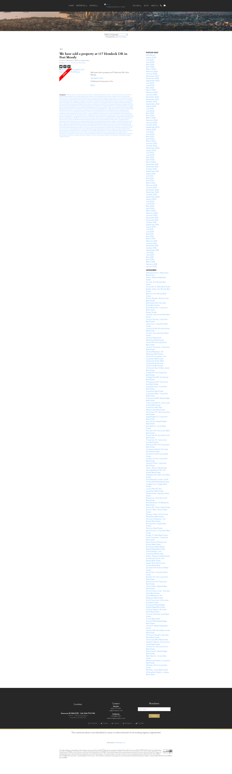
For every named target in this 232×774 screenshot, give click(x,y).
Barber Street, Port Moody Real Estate (79, 96)
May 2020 (150, 206)
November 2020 (152, 192)
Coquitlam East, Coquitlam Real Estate (104, 105)
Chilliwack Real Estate (72, 104)
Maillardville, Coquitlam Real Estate (117, 116)
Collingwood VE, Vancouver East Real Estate (81, 105)
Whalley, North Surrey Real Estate (95, 135)
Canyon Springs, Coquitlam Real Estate (69, 99)
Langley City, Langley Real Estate (75, 116)
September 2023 (152, 127)
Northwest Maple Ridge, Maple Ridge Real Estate (94, 122)
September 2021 (152, 171)
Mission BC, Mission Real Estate (104, 118)
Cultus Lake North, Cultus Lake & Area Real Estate (111, 107)
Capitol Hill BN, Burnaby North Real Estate (111, 99)
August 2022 (151, 150)
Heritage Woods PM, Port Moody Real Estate (75, 115)
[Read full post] (74, 78)
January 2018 (151, 266)
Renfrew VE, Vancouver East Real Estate (101, 125)
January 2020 (151, 215)
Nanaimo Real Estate (65, 121)
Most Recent (150, 55)
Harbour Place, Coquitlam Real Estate (110, 113)
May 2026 (150, 64)
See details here (97, 78)
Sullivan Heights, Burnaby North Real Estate (118, 129)
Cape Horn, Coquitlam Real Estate (90, 99)
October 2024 (151, 102)
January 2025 (151, 95)
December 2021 (152, 164)
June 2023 (150, 134)
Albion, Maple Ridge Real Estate (97, 94)
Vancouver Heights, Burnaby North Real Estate (90, 132)
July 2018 (149, 252)
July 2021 (149, 176)
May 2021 (150, 178)
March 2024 (151, 118)
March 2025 (151, 90)
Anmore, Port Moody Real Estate (75, 63)
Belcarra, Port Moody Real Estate (98, 96)
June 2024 (150, 111)
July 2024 (150, 109)
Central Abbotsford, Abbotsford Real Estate (81, 101)
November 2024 (152, 99)
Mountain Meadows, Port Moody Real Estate (99, 119)
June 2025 (150, 85)
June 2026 (150, 62)
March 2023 (151, 141)
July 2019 (149, 229)
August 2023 (151, 129)
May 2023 (150, 136)
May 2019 (150, 234)
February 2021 (151, 185)
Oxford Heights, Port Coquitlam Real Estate (119, 122)
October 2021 (151, 169)
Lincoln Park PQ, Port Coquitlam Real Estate (95, 116)
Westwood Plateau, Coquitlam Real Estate (74, 135)
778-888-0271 (116, 716)
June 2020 (150, 204)
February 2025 (152, 92)
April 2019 (150, 236)
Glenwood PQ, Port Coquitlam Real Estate (93, 112)
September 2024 (152, 104)
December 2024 (152, 97)
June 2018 (150, 255)
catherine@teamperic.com (116, 718)
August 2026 (151, 57)
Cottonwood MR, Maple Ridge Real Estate (86, 107)
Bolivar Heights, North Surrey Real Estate (119, 96)
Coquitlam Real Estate (121, 105)
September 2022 (152, 148)
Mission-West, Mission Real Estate (123, 118)
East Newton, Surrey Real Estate (74, 110)
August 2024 (151, 106)
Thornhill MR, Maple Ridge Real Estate (99, 130)
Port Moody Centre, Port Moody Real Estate (88, 124)
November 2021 (152, 167)
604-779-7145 (116, 708)
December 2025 (152, 76)
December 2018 (152, 246)
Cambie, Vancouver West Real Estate (122, 98)
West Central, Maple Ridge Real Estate (108, 133)
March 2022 (151, 162)
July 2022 (150, 153)
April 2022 (150, 160)
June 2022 (150, 155)
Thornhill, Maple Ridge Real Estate (119, 130)
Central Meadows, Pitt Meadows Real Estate (75, 102)
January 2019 (151, 243)
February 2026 (152, 71)
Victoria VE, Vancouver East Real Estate (87, 133)
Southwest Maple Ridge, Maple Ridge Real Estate (93, 129)
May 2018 (149, 257)
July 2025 (150, 83)
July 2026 (150, 60)
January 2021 (151, 187)
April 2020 (150, 208)
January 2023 (151, 143)
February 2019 (151, 241)
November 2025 (152, 78)
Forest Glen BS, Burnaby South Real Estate (117, 110)
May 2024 (150, 113)
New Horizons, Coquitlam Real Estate (81, 121)
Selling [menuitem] (136, 6)
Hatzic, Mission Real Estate (156, 468)
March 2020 (151, 211)
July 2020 (150, 201)
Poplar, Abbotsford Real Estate (67, 124)
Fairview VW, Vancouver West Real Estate (94, 110)
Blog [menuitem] (146, 6)
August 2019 (151, 227)
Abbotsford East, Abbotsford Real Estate (78, 94)
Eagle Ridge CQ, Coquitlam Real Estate (108, 108)
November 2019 (152, 220)
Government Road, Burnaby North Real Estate (117, 112)
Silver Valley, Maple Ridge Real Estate (69, 127)
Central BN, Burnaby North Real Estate (103, 101)
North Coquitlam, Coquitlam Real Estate (117, 121)
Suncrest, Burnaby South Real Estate (68, 130)
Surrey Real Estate (84, 130)
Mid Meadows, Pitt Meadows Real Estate (85, 118)
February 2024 (152, 120)
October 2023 (151, 125)
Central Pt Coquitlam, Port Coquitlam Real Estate (100, 102)
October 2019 (151, 222)
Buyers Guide (108, 98)
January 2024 (151, 122)
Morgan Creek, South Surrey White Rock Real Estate (73, 119)
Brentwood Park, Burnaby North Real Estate (70, 98)
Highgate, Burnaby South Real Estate (97, 115)
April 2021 (150, 180)
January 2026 (151, 74)
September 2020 (153, 197)
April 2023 (150, 139)
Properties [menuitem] (80, 6)
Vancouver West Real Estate (110, 132)
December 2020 (152, 190)
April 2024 (150, 115)
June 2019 (150, 232)
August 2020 (151, 199)
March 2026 (151, 69)
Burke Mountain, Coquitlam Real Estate (93, 98)
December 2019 (152, 218)
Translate (122, 37)
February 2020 (152, 213)
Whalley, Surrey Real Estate (112, 135)
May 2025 (150, 88)
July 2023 (150, 132)
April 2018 (150, 259)
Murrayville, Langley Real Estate (120, 119)
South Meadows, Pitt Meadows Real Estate (117, 127)
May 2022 (150, 157)
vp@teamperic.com (116, 710)
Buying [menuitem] (93, 6)
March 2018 (150, 262)
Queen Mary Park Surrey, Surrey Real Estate (112, 124)
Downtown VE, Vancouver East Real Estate (86, 108)
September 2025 (153, 81)
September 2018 (152, 250)
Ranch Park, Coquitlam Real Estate (81, 125)
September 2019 (152, 225)
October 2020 (151, 194)
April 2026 (150, 67)
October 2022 (151, 146)
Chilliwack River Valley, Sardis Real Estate (89, 104)
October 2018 (151, 248)
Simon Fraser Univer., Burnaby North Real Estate (92, 127)
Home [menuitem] (71, 6)
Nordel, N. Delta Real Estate (99, 121)
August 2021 (151, 174)
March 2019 (150, 239)
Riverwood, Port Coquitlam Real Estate (122, 125)
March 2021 (150, 183)
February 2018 (151, 264)
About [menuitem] (154, 6)
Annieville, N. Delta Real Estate (158, 287)
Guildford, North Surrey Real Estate (68, 113)
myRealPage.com (119, 742)
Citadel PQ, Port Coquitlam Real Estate (111, 104)
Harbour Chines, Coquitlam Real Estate (89, 113)
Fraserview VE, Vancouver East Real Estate (70, 112)
